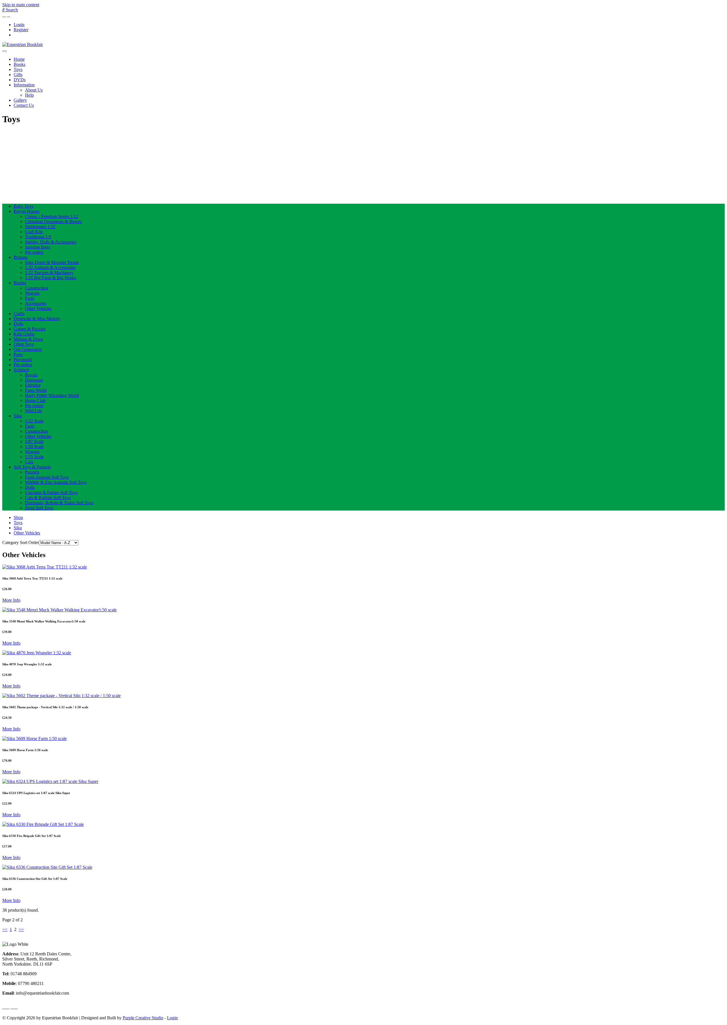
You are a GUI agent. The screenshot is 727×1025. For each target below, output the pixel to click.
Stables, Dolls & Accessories (50, 241)
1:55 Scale (34, 456)
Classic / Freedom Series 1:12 (51, 216)
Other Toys (24, 344)
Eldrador (33, 385)
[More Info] (44, 566)
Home (19, 59)
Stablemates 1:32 (40, 226)
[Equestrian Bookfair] (22, 44)
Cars (29, 461)
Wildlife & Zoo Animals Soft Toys (56, 482)
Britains (21, 257)
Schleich (21, 369)
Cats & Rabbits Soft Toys (48, 497)
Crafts (19, 313)
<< (4, 929)
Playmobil (23, 359)
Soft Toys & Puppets (32, 466)
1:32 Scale (34, 420)
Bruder (20, 282)
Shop (18, 517)
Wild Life (33, 410)
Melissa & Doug (28, 339)
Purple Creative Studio (143, 1017)
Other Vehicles (38, 308)
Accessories (35, 303)
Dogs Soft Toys (39, 507)
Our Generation (28, 349)
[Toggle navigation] (4, 51)
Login (19, 24)
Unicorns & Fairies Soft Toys (51, 492)
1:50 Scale (34, 446)
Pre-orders (34, 252)
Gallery (20, 100)
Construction (36, 288)
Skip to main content (20, 4)
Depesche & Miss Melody (37, 318)
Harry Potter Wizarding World (52, 395)
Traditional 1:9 (38, 236)
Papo (18, 354)
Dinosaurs (34, 380)
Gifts (18, 74)
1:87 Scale (34, 441)
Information (24, 84)
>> (21, 929)
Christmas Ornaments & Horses (53, 221)
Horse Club (35, 400)
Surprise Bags (37, 247)
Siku (18, 415)
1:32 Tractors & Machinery (49, 272)
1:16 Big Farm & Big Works (50, 277)
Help (29, 95)
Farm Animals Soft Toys (47, 477)
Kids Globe (24, 334)
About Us (34, 90)
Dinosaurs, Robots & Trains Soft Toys (59, 502)
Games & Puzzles (29, 328)
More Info (11, 600)
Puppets (32, 472)
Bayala (31, 374)
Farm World (36, 390)
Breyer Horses (26, 211)
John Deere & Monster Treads (52, 262)
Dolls (18, 323)
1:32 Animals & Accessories (50, 267)
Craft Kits (34, 231)
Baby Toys (23, 206)
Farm (29, 298)
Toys (18, 69)
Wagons (32, 293)
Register (21, 29)
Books (19, 64)
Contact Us (24, 105)
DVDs (20, 79)
